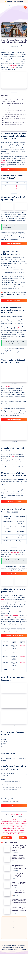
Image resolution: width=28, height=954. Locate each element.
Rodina (20, 814)
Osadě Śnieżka (10, 386)
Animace (6, 819)
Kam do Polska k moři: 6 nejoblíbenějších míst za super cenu (18, 892)
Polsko (3, 599)
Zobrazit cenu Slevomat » (14, 169)
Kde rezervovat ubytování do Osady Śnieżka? (14, 103)
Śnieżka (19, 828)
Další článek (22, 837)
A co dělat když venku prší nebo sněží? (12, 116)
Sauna (14, 828)
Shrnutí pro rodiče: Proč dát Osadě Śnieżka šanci (14, 122)
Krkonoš (13, 67)
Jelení (17, 823)
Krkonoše (16, 825)
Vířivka (3, 160)
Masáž (20, 825)
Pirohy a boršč (9, 826)
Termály (5, 830)
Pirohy (3, 826)
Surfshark (15, 615)
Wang (11, 833)
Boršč (25, 819)
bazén (3, 162)
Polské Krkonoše (17, 826)
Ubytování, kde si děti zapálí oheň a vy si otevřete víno (15, 114)
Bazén (16, 819)
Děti (17, 814)
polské (20, 327)
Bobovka (21, 819)
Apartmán (12, 819)
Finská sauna (8, 823)
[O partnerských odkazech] (10, 46)
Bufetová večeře (6, 821)
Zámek (20, 833)
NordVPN (6, 615)
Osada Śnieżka (13, 65)
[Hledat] (25, 7)
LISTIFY (14, 945)
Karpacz (24, 823)
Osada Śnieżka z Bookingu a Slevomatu (12, 126)
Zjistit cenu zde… (20, 186)
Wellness (15, 833)
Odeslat (14, 805)
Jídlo (20, 823)
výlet (18, 832)
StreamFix (10, 949)
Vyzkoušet (22, 645)
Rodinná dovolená (8, 828)
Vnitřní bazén (13, 832)
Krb (3, 825)
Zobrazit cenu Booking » (14, 243)
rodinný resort (15, 552)
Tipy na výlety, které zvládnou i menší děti (13, 108)
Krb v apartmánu (8, 825)
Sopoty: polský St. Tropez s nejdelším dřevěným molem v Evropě (19, 875)
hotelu (12, 456)
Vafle (9, 830)
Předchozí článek (6, 837)
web (11, 947)
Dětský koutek (16, 821)
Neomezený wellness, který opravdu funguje (14, 105)
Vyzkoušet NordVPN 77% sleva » (14, 635)
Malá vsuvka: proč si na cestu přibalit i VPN (13, 124)
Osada (24, 825)
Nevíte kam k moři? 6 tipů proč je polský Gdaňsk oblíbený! (19, 884)
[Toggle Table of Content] (2, 98)
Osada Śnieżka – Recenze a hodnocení (12, 129)
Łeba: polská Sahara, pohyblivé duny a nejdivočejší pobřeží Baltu (19, 867)
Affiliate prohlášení (14, 46)
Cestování (12, 814)
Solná (22, 828)
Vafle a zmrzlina (15, 830)
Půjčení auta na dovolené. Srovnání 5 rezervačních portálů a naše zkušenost (19, 901)
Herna (13, 823)
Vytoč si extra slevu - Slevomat (15, 1)
